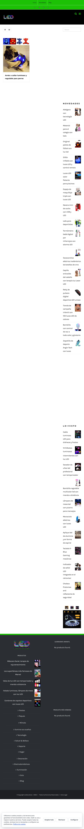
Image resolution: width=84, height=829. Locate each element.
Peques (22, 716)
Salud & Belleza (22, 741)
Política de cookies (19, 824)
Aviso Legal (64, 795)
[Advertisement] (72, 66)
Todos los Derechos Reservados (49, 795)
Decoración (22, 758)
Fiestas (22, 710)
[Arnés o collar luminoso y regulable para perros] (16, 55)
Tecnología (21, 735)
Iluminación (22, 770)
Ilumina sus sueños (23, 729)
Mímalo (23, 723)
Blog (22, 781)
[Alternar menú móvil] (80, 14)
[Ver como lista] (9, 30)
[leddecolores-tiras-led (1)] (72, 606)
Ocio (22, 775)
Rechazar (61, 820)
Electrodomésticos (22, 764)
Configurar (74, 820)
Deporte (22, 746)
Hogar (21, 752)
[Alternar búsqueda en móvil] (76, 14)
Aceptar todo (49, 820)
